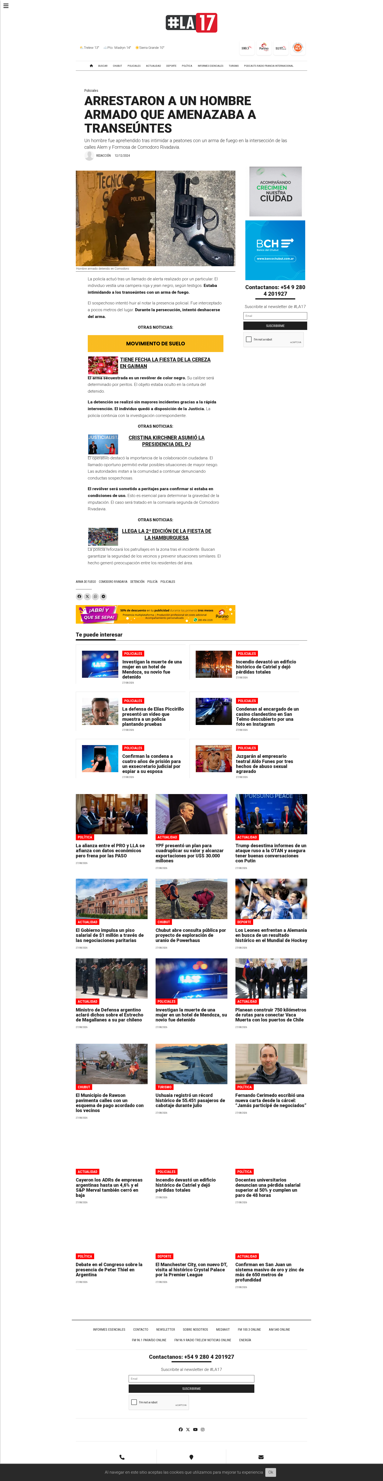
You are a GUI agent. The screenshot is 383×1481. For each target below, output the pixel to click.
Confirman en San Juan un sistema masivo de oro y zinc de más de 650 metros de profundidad (269, 1272)
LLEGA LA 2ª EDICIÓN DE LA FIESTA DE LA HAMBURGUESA (166, 534)
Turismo (165, 1087)
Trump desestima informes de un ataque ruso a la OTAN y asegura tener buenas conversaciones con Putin (270, 853)
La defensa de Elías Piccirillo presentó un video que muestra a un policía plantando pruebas (153, 716)
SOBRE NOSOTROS (195, 1329)
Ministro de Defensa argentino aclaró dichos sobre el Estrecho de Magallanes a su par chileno (109, 1015)
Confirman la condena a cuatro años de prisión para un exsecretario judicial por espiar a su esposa (151, 764)
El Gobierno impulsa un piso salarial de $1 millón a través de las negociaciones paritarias (110, 935)
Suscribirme (275, 326)
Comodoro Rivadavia (113, 582)
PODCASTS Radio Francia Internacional (268, 65)
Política (85, 837)
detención (137, 582)
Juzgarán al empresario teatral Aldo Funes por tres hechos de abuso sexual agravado (264, 764)
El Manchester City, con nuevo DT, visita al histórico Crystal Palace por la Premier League (191, 1270)
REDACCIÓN (103, 155)
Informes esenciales (210, 65)
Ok (270, 1472)
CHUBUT (117, 65)
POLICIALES (134, 65)
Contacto (140, 1329)
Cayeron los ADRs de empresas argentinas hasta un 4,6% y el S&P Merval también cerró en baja (109, 1187)
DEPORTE (171, 65)
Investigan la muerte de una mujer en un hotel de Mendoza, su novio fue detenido (152, 669)
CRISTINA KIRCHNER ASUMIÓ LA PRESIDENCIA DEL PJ (167, 441)
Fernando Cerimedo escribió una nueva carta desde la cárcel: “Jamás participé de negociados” (270, 1100)
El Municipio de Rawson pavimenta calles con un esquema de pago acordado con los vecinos (110, 1103)
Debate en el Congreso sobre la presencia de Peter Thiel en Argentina (109, 1270)
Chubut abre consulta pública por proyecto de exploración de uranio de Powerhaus (191, 935)
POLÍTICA (187, 65)
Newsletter (165, 1329)
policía (152, 582)
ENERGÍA (245, 1340)
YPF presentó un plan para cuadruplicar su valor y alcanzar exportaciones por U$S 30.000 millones (190, 853)
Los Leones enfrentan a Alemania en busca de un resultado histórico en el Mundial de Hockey (271, 935)
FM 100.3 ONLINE (249, 1329)
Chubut (164, 922)
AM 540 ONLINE (279, 1329)
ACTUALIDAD (153, 65)
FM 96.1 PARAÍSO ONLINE (149, 1340)
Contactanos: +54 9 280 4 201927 (275, 290)
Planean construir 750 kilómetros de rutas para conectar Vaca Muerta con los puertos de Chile (270, 1015)
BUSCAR (103, 65)
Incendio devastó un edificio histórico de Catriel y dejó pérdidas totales (266, 667)
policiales (168, 582)
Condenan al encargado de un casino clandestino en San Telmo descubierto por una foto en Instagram (267, 716)
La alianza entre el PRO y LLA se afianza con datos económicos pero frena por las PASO (110, 851)
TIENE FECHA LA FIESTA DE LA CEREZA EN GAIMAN (165, 363)
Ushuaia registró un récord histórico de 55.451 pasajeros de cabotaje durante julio (190, 1100)
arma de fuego (86, 582)
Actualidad (167, 837)
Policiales (91, 90)
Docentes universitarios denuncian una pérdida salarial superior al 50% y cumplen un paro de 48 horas (267, 1187)
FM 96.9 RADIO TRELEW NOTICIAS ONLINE (202, 1340)
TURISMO (234, 65)
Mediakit (223, 1329)
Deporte (244, 922)
